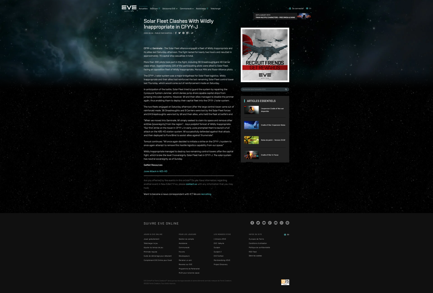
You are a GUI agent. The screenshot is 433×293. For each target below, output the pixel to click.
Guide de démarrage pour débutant (158, 256)
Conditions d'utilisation (258, 243)
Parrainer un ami (185, 260)
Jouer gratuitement (151, 239)
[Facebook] (252, 223)
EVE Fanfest (218, 256)
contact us (191, 184)
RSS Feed (253, 252)
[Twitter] (258, 223)
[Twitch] (270, 223)
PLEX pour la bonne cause (189, 273)
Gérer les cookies (255, 256)
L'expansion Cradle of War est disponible (272, 109)
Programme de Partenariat (189, 269)
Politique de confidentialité (259, 247)
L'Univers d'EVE (220, 239)
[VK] (287, 223)
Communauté (184, 247)
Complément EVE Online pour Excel (158, 260)
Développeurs (184, 256)
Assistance (183, 243)
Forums (182, 252)
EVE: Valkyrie (219, 243)
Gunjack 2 (218, 252)
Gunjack (217, 247)
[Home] (129, 11)
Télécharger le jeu (151, 243)
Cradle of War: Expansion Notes (273, 125)
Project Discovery (221, 264)
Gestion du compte (186, 239)
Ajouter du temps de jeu (153, 247)
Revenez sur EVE (185, 264)
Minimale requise (150, 252)
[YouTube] (264, 223)
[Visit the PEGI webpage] (285, 282)
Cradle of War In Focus (269, 155)
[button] (296, 8)
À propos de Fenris (256, 239)
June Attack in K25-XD (155, 171)
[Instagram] (281, 223)
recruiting (206, 194)
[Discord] (276, 223)
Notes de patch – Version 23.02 (273, 140)
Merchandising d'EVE (222, 260)
